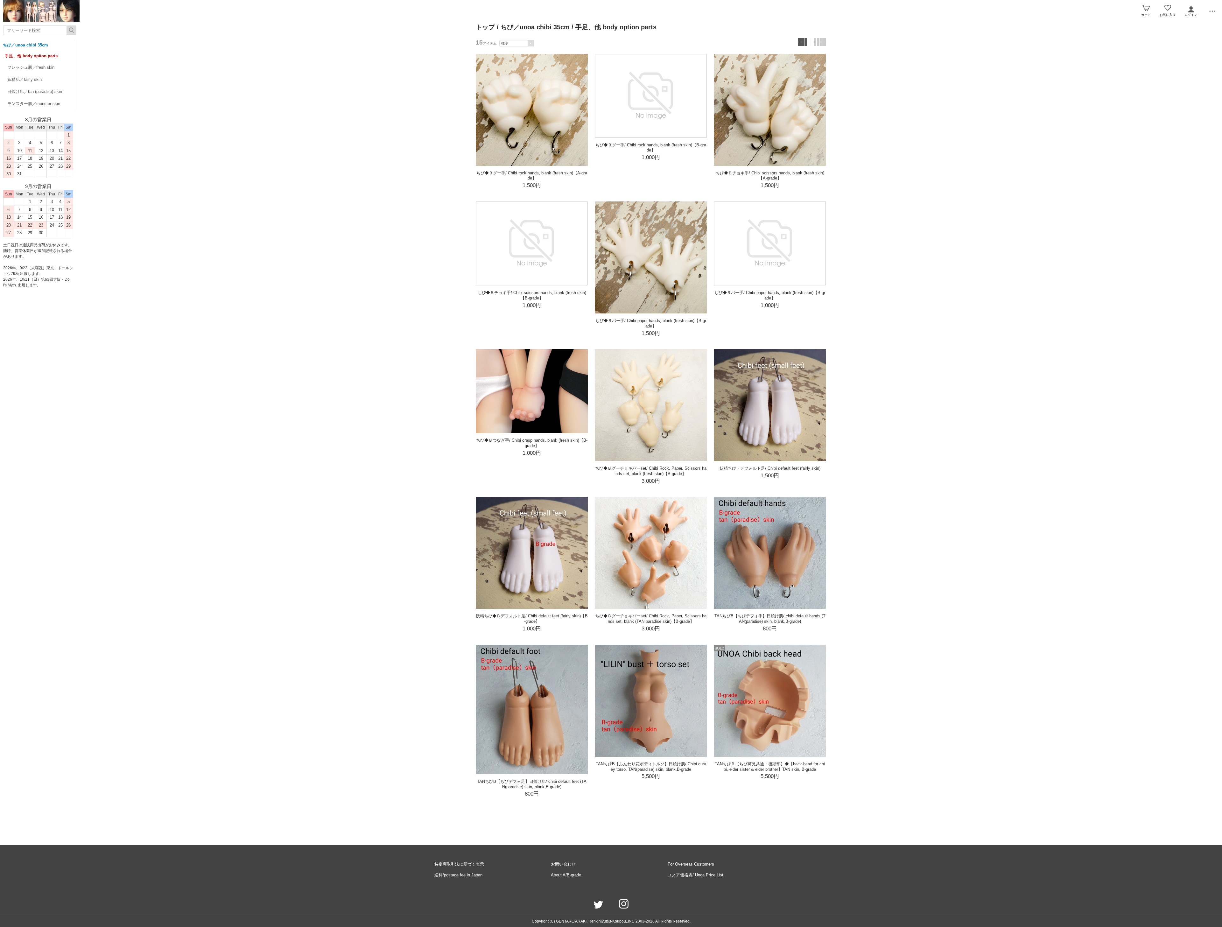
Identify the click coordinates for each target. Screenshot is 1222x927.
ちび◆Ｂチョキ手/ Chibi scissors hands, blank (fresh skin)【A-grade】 (770, 176)
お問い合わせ (563, 864)
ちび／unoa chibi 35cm (25, 45)
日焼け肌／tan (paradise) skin (34, 91)
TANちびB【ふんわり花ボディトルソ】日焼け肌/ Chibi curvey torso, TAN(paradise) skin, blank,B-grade (651, 767)
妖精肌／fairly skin (24, 79)
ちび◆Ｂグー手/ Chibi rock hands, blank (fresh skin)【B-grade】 (650, 148)
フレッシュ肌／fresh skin (30, 67)
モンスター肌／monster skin (33, 103)
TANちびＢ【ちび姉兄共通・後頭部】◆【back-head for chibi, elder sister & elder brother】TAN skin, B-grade (770, 767)
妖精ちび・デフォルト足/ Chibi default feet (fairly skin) (770, 468)
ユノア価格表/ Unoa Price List (695, 875)
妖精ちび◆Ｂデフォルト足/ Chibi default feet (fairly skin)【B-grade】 (532, 619)
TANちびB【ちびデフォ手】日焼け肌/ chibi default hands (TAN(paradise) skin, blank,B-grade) (769, 619)
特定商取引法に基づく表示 (459, 864)
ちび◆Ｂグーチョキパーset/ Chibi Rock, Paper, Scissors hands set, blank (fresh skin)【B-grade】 (650, 471)
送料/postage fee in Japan (458, 875)
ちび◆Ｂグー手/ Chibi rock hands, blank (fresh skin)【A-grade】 (531, 176)
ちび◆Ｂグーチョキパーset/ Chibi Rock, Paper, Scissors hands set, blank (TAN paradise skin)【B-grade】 (650, 619)
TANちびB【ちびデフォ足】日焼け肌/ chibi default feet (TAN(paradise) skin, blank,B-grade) (531, 784)
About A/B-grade (566, 875)
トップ (485, 27)
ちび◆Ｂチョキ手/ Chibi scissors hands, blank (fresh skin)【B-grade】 (532, 295)
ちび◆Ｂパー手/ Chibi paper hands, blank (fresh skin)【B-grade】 (650, 323)
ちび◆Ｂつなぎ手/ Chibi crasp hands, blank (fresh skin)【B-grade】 (531, 443)
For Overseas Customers (691, 864)
